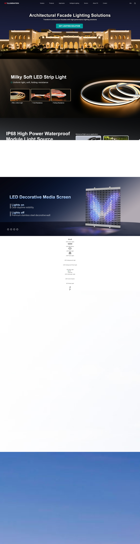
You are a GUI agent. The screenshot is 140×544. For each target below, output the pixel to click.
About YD (95, 3)
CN (130, 3)
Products (51, 3)
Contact (105, 3)
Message (138, 428)
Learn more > (129, 119)
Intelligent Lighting (74, 3)
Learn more (13, 98)
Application (62, 3)
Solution (42, 3)
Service (86, 3)
